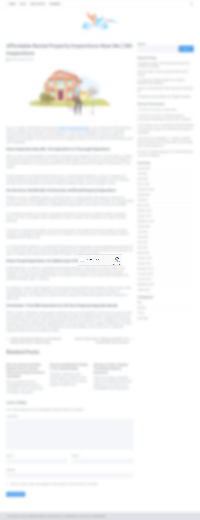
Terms (118, 264)
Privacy (114, 264)
